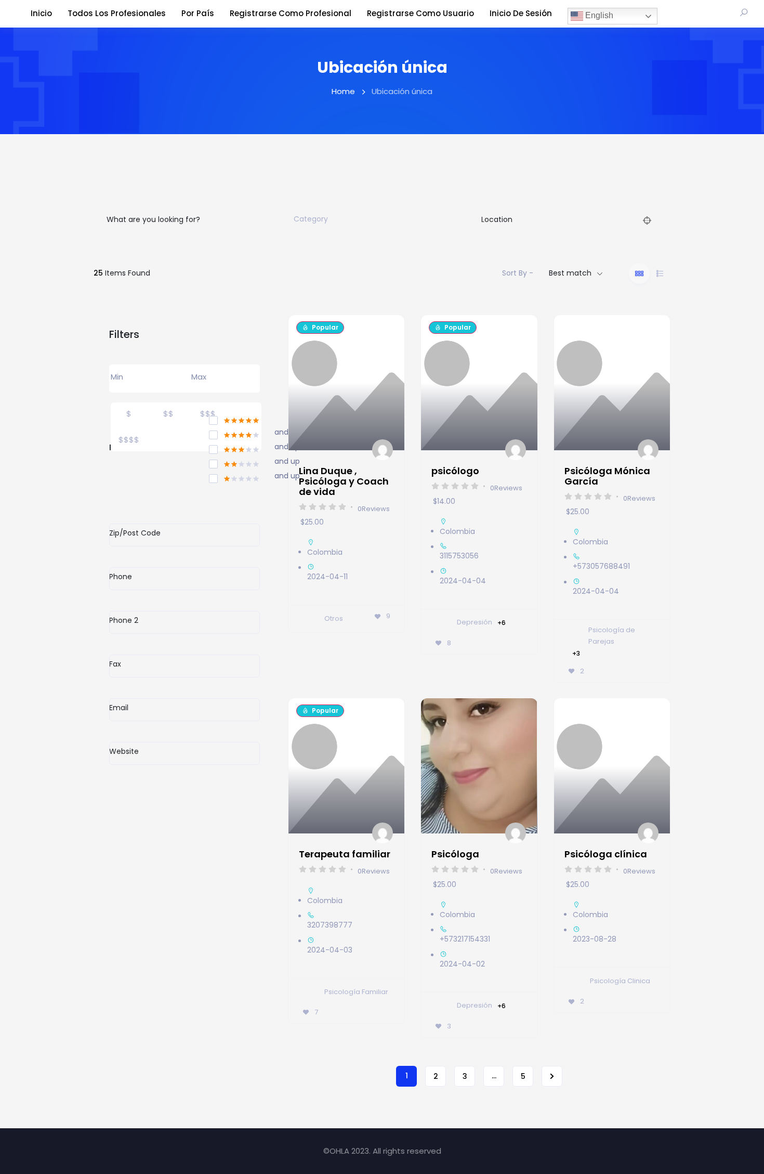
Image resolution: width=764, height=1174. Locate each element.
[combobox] (375, 219)
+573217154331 (465, 939)
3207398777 (329, 925)
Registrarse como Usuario (420, 13)
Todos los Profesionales (117, 13)
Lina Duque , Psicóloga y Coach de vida (344, 481)
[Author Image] (383, 450)
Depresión (474, 622)
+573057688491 (601, 566)
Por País (197, 13)
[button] (434, 766)
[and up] (234, 433)
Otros (333, 618)
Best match (570, 273)
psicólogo (455, 470)
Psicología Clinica (620, 981)
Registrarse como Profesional (290, 13)
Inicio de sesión (521, 13)
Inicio (41, 13)
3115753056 (459, 556)
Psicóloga (455, 853)
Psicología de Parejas (611, 636)
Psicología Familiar (356, 992)
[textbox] (311, 219)
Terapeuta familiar (344, 853)
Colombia (325, 552)
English (598, 15)
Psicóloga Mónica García (607, 476)
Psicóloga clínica (605, 853)
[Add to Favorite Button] (388, 333)
